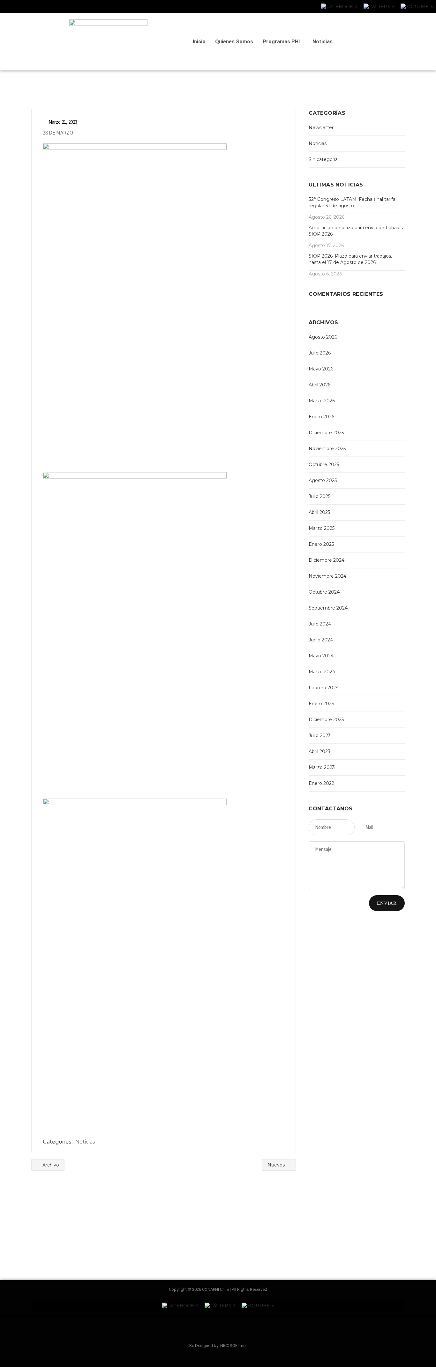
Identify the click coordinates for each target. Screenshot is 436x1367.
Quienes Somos (234, 42)
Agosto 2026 (323, 337)
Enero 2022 (321, 783)
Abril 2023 (319, 751)
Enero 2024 (322, 703)
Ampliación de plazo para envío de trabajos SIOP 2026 (356, 231)
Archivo (50, 1165)
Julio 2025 (319, 496)
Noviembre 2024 (327, 576)
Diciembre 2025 (326, 432)
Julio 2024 (320, 624)
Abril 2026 (319, 385)
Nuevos (276, 1165)
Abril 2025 (319, 512)
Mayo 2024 (321, 656)
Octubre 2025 (324, 464)
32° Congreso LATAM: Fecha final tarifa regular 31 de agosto (352, 202)
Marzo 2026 (322, 401)
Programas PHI (281, 42)
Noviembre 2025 (327, 448)
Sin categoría (323, 159)
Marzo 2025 (322, 528)
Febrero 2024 (324, 688)
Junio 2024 (321, 640)
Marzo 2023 (322, 767)
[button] (283, 41)
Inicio (199, 42)
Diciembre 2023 (326, 719)
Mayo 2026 (321, 369)
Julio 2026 (320, 353)
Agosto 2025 (323, 480)
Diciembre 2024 (326, 560)
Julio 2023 (320, 735)
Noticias (322, 42)
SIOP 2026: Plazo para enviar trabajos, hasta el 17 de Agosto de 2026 (350, 259)
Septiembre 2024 (328, 608)
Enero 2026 (321, 417)
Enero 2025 (321, 544)
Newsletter (321, 127)
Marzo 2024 (322, 672)
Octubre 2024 (324, 592)
